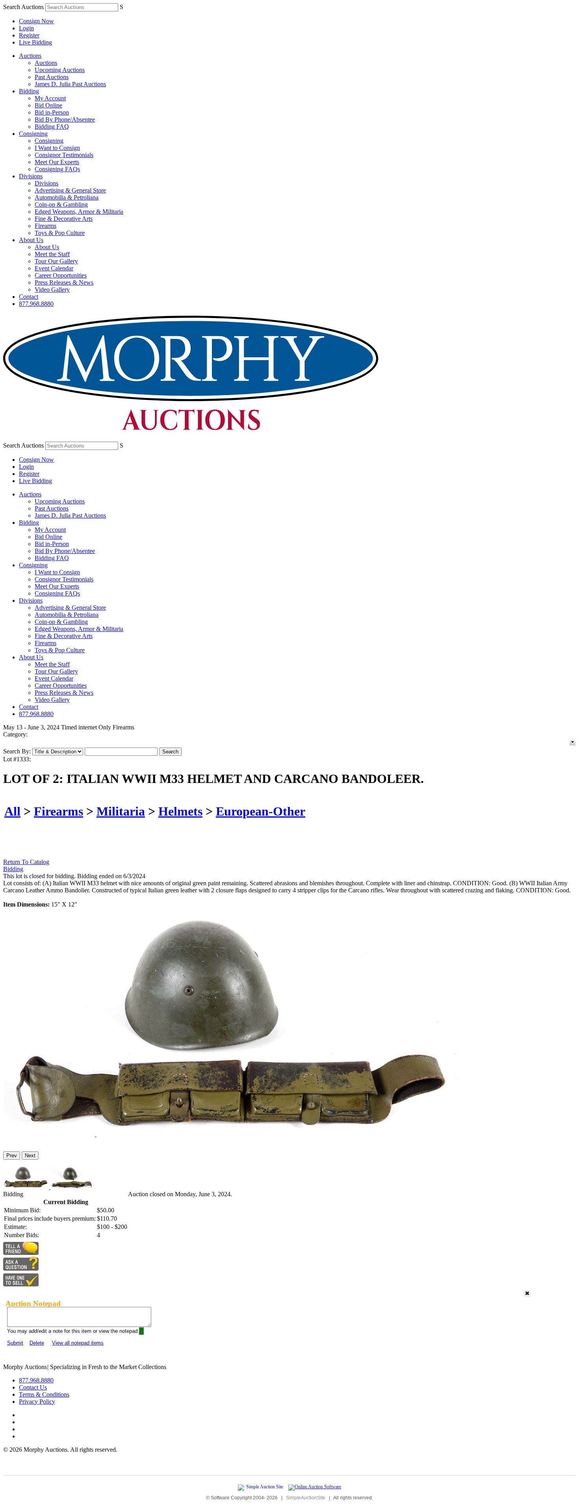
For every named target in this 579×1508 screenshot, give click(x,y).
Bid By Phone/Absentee (65, 119)
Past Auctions (52, 77)
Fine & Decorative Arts (64, 218)
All (12, 811)
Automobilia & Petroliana (66, 197)
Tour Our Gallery (56, 261)
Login (26, 28)
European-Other (260, 811)
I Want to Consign (57, 147)
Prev (11, 1155)
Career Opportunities (61, 275)
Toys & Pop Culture (60, 232)
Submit (15, 1343)
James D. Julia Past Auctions (70, 84)
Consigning (33, 133)
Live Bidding (35, 42)
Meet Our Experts (57, 162)
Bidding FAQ (52, 126)
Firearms (45, 225)
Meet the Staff (52, 254)
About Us (31, 240)
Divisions (31, 176)
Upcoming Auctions (60, 70)
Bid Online (48, 105)
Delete (37, 1343)
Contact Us (33, 1387)
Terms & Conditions (44, 1394)
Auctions (30, 55)
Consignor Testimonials (64, 155)
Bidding (29, 91)
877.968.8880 (36, 303)
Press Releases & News (64, 282)
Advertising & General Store (70, 190)
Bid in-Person (52, 112)
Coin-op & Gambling (61, 204)
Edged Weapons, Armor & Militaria (79, 211)
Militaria (120, 811)
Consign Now (36, 21)
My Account (50, 98)
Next (30, 1155)
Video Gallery (52, 289)
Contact (28, 296)
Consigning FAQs (57, 169)
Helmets (180, 811)
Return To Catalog (26, 862)
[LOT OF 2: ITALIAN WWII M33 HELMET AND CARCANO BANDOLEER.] (231, 1141)
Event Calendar (54, 268)
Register (29, 35)
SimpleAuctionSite (305, 1498)
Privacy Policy (37, 1401)
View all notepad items (78, 1343)
